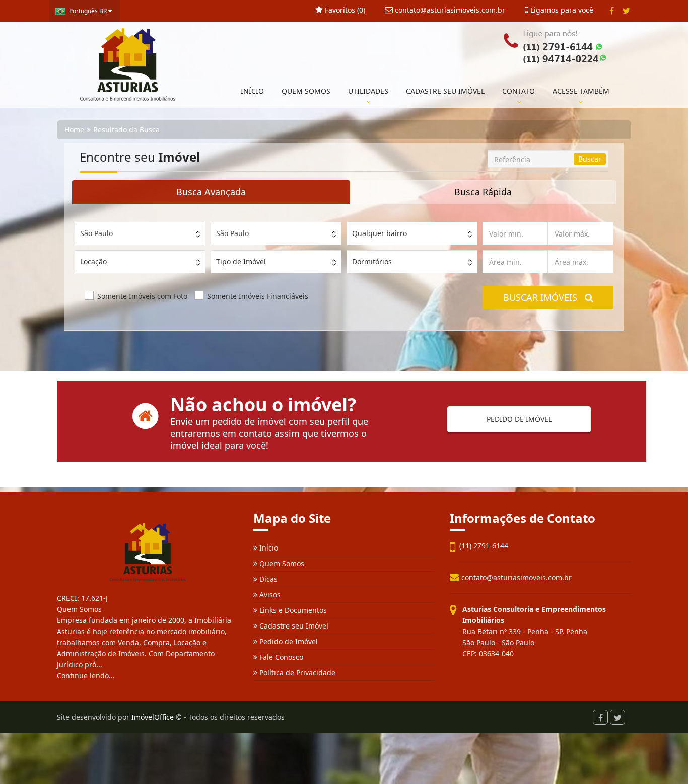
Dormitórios (372, 261)
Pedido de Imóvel (287, 641)
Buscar (589, 159)
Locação (93, 261)
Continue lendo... (86, 675)
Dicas (267, 579)
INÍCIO (252, 91)
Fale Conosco (280, 657)
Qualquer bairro (379, 233)
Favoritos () (344, 10)
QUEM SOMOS (306, 91)
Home (74, 129)
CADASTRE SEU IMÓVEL (445, 91)
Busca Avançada (211, 192)
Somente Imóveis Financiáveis (257, 296)
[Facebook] (611, 10)
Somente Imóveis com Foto (142, 296)
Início (267, 548)
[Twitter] (626, 10)
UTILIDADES (368, 91)
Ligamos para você (560, 10)
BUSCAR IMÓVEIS (544, 297)
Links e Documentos (292, 610)
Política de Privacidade (296, 672)
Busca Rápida (483, 192)
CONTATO (518, 91)
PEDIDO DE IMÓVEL (519, 419)
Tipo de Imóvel (241, 261)
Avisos (269, 594)
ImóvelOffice (152, 717)
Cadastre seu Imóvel (292, 626)
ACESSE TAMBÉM (581, 91)
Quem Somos (280, 563)
